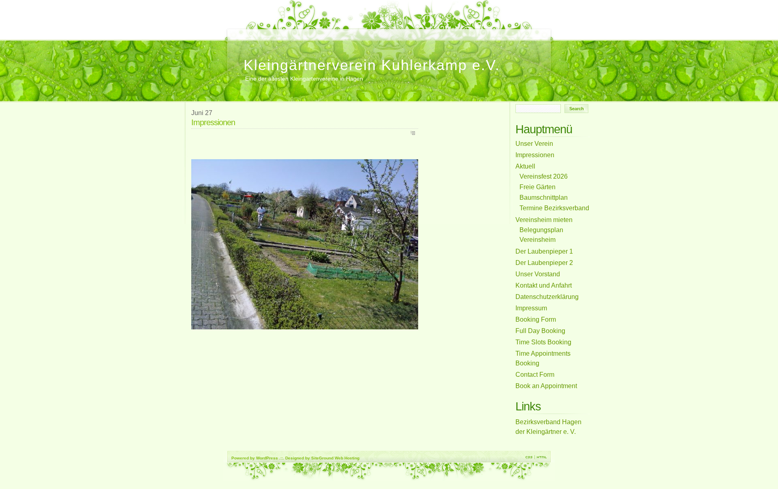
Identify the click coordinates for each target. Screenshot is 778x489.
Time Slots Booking (278, 30)
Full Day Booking (286, 30)
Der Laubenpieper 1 (337, 30)
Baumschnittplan (406, 30)
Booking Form (295, 30)
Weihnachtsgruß (320, 30)
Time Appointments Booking (269, 30)
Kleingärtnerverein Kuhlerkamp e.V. (372, 65)
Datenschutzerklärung (389, 30)
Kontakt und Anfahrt (363, 30)
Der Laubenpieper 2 (423, 30)
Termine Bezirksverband (355, 30)
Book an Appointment (252, 30)
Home (235, 30)
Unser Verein (329, 30)
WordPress (267, 458)
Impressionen (414, 35)
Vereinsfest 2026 (303, 30)
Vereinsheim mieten (244, 30)
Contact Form (261, 30)
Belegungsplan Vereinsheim (312, 30)
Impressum (372, 30)
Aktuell (397, 30)
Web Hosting (347, 458)
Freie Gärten (380, 30)
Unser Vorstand (346, 30)
